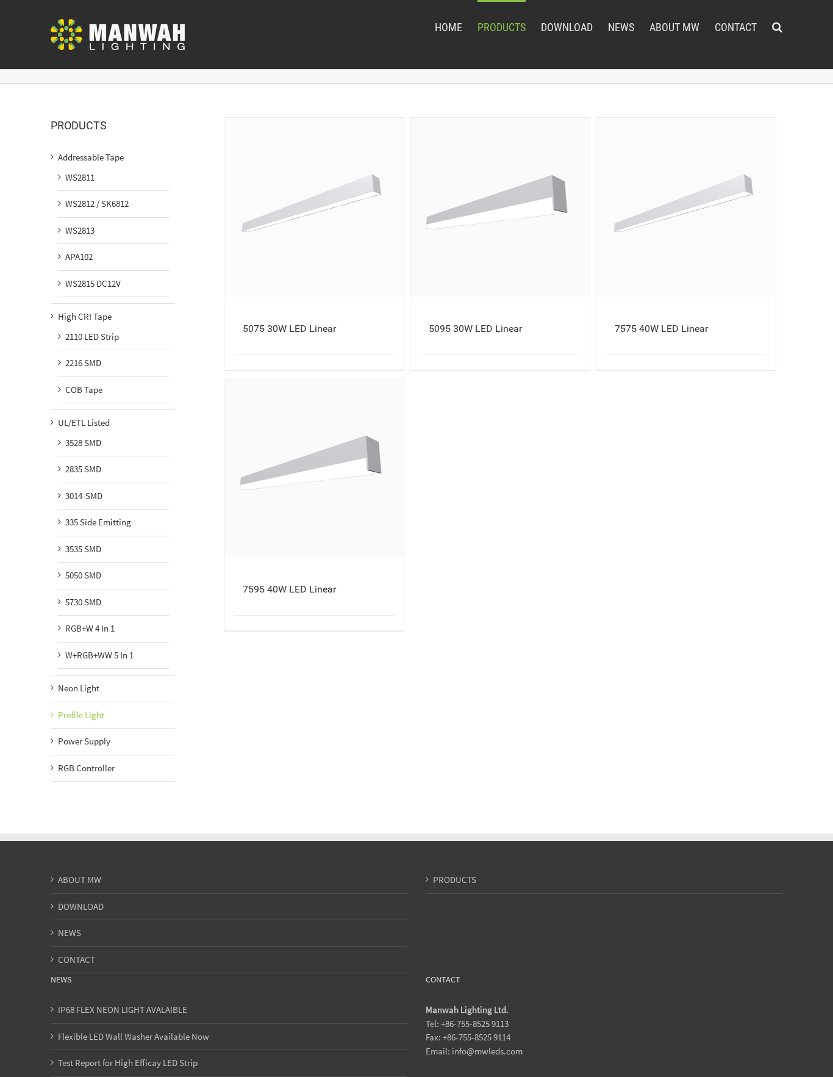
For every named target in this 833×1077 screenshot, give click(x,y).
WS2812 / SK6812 (97, 203)
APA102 (79, 256)
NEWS (69, 932)
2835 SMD (83, 469)
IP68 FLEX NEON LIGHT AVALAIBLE (122, 1009)
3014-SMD (83, 496)
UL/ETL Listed (84, 422)
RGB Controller (86, 768)
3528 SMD (83, 442)
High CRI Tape (85, 316)
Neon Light (78, 688)
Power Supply (84, 741)
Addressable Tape (91, 157)
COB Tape (83, 389)
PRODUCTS (454, 879)
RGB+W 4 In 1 (90, 628)
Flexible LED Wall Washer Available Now (133, 1036)
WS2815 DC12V (93, 283)
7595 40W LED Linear (289, 589)
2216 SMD (83, 363)
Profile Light (81, 715)
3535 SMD (83, 549)
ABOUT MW (79, 879)
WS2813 (80, 230)
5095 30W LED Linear (475, 328)
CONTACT (76, 959)
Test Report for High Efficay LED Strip (128, 1062)
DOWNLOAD (81, 906)
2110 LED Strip (92, 336)
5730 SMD (83, 602)
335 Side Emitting (98, 522)
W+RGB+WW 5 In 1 (99, 655)
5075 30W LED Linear (289, 328)
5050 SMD (83, 575)
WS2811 (80, 177)
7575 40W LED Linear (661, 328)
